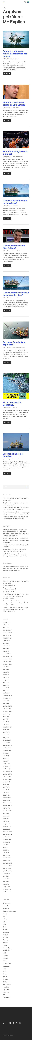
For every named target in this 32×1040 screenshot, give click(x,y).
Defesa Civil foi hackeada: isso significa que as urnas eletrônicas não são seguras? (15, 517)
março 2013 (6, 887)
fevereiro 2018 (7, 740)
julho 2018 (6, 730)
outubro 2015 (7, 808)
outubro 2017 (7, 748)
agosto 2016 (6, 782)
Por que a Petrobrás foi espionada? (14, 343)
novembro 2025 (7, 633)
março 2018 (6, 737)
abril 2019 (6, 724)
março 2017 (6, 764)
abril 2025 (6, 651)
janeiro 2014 (6, 860)
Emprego (5, 940)
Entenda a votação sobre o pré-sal (15, 152)
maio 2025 (6, 648)
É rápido (5, 929)
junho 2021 (6, 682)
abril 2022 (6, 677)
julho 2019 (6, 716)
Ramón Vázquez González (10, 549)
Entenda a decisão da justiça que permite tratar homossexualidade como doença (16, 540)
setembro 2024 (7, 664)
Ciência (5, 921)
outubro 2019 (7, 709)
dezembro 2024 (7, 656)
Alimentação (6, 903)
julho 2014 (6, 845)
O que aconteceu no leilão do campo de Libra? (16, 293)
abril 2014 (6, 853)
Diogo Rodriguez (7, 58)
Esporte (5, 942)
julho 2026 (6, 625)
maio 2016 (6, 790)
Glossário (5, 958)
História (5, 961)
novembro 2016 (7, 774)
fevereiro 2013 (7, 889)
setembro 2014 (7, 839)
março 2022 (6, 680)
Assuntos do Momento (9, 911)
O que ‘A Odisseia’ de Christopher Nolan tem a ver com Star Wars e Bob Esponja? (16, 508)
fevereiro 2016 (7, 798)
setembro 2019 (7, 711)
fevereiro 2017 (7, 766)
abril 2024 (6, 672)
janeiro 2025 (6, 654)
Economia (18, 156)
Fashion (5, 945)
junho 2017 (6, 758)
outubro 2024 (7, 661)
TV (4, 995)
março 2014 (6, 855)
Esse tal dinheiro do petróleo (13, 455)
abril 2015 (6, 821)
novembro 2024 (7, 659)
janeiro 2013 (6, 892)
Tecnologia (6, 990)
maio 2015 (6, 819)
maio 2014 (6, 850)
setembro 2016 (7, 779)
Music (4, 971)
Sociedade (6, 987)
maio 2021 (6, 685)
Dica (4, 927)
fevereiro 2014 (7, 858)
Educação (5, 935)
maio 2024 (6, 669)
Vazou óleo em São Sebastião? (12, 403)
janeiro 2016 (6, 800)
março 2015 (6, 824)
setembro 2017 (7, 750)
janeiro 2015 (6, 829)
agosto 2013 (6, 873)
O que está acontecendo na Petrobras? (15, 201)
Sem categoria (16, 58)
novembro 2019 (7, 706)
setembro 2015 (7, 811)
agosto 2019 (6, 714)
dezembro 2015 (7, 803)
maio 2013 (6, 881)
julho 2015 (6, 813)
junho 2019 (6, 719)
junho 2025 (6, 646)
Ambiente (15, 407)
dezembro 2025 (7, 630)
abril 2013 (6, 884)
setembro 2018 (7, 727)
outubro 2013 (7, 868)
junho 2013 (6, 879)
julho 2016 (6, 784)
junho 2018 (6, 732)
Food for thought (7, 950)
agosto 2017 (6, 753)
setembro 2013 (7, 871)
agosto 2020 (6, 698)
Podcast (5, 974)
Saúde (4, 982)
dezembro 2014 (7, 832)
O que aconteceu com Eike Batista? (14, 246)
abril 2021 (6, 688)
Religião (5, 979)
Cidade (5, 919)
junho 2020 (6, 701)
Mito (4, 969)
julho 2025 (6, 643)
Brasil (14, 107)
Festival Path (6, 948)
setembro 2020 (7, 695)
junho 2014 (6, 847)
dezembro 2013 (7, 863)
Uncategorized (7, 997)
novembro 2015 (7, 805)
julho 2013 (6, 876)
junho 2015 (6, 816)
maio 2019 (6, 722)
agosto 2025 (6, 641)
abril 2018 (6, 735)
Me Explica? (6, 966)
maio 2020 (6, 703)
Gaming (5, 955)
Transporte (6, 992)
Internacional (18, 347)
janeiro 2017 (6, 769)
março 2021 (6, 690)
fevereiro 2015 (7, 826)
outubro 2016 (7, 777)
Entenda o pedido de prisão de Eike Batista (14, 103)
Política (17, 107)
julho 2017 (6, 756)
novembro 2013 (7, 866)
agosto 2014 (6, 842)
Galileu (18, 250)
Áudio (4, 914)
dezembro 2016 (7, 771)
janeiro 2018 (6, 743)
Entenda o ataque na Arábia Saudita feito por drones (15, 53)
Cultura (5, 924)
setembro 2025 (7, 638)
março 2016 (6, 795)
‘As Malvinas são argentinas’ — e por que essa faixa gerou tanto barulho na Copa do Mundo (16, 513)
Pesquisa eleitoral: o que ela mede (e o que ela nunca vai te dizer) (15, 504)
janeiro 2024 (6, 675)
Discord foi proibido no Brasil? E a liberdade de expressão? (16, 499)
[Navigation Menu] (28, 2)
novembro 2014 (7, 834)
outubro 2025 (7, 635)
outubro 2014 (7, 837)
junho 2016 (6, 787)
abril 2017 (6, 761)
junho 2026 (6, 627)
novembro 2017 (7, 745)
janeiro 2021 (6, 693)
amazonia (5, 906)
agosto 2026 (6, 622)
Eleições (5, 937)
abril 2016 (6, 792)
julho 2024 (6, 667)
